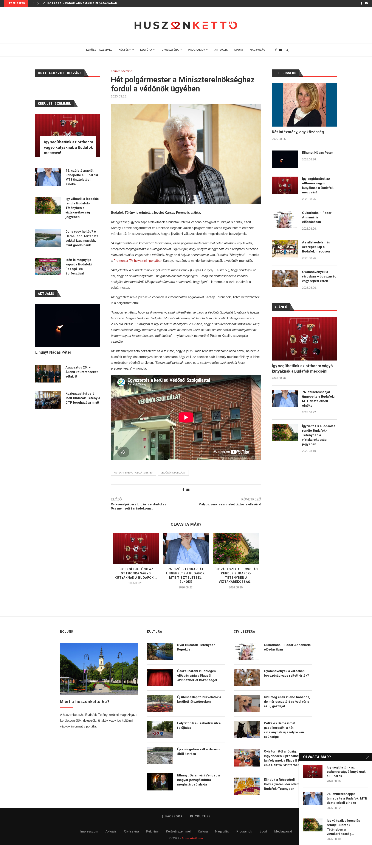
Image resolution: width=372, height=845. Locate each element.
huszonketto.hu (192, 838)
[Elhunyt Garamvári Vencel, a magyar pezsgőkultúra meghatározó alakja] (160, 781)
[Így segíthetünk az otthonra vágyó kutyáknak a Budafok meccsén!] (136, 548)
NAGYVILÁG (257, 49)
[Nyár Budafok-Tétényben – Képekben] (160, 651)
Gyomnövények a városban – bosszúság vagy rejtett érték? (319, 276)
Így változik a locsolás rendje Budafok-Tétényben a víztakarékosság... (343, 827)
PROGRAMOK (196, 49)
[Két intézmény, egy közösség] (304, 105)
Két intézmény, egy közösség (298, 132)
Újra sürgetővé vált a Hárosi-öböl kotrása (198, 751)
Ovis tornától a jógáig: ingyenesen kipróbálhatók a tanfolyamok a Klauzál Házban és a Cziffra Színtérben (287, 758)
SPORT (238, 49)
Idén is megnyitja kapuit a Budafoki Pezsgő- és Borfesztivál (78, 266)
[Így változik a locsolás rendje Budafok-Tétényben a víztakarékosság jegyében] (236, 548)
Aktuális (111, 831)
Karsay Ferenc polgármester (133, 472)
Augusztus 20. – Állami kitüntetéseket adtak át (81, 371)
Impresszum (89, 831)
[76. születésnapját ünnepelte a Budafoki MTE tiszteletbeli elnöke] (186, 548)
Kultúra (203, 831)
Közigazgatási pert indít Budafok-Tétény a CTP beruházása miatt (82, 398)
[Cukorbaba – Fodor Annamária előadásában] (285, 219)
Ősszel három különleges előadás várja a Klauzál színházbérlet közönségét (197, 675)
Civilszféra (131, 831)
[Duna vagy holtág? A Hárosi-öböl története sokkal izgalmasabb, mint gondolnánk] (48, 238)
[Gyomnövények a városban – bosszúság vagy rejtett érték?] (285, 278)
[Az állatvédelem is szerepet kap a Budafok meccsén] (285, 248)
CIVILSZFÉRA (170, 49)
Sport (263, 831)
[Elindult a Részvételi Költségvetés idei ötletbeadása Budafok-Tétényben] (247, 786)
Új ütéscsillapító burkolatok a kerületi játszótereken (199, 699)
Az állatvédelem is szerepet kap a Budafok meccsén (86, 3)
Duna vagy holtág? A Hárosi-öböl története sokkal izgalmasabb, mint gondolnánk (81, 238)
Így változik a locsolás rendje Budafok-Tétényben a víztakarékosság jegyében (318, 435)
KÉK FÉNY (125, 49)
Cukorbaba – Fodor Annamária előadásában (317, 217)
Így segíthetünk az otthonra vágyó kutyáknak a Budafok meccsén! (317, 185)
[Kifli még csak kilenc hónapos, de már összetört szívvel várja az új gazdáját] (247, 703)
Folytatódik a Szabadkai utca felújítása (199, 725)
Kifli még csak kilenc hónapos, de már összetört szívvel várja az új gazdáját (287, 701)
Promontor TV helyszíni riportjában (137, 260)
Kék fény (152, 831)
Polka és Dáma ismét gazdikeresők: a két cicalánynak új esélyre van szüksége (284, 730)
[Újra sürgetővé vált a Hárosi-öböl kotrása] (160, 755)
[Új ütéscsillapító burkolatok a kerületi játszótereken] (160, 703)
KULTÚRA (146, 49)
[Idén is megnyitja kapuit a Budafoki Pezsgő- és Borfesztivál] (48, 266)
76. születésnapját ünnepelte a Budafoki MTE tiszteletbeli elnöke (318, 399)
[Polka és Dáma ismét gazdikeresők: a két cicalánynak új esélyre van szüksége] (247, 729)
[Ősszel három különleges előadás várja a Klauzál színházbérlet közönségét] (160, 677)
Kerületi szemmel (122, 71)
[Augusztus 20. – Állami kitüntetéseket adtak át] (48, 374)
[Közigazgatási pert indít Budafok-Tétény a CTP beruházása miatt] (48, 400)
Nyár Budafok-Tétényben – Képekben (198, 647)
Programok (244, 831)
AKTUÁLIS (221, 49)
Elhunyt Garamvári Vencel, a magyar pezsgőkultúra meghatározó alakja (198, 779)
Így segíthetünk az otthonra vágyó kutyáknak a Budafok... (136, 573)
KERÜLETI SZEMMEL (99, 49)
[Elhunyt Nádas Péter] (285, 159)
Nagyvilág (222, 831)
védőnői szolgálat (173, 472)
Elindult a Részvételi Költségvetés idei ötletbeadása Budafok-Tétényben (287, 784)
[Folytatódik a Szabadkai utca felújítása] (160, 729)
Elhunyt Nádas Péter (317, 153)
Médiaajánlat (283, 831)
